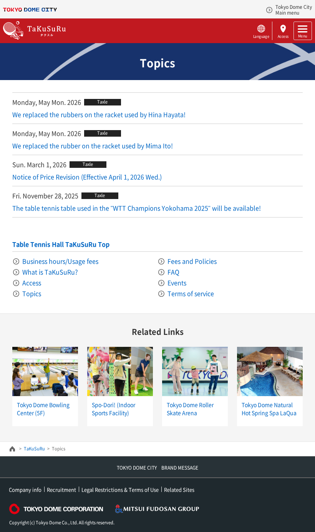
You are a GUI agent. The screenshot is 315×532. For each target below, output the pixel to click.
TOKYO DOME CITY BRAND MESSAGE (157, 467)
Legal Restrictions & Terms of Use (120, 489)
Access (282, 36)
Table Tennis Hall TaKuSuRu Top (60, 244)
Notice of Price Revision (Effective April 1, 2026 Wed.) (87, 176)
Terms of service (190, 293)
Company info (25, 489)
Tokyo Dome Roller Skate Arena (190, 409)
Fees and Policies (192, 261)
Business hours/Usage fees (60, 261)
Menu (302, 35)
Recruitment (61, 489)
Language (261, 36)
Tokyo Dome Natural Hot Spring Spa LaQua (269, 409)
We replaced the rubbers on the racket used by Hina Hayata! (99, 114)
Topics (31, 293)
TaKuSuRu (34, 448)
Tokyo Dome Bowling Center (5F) (43, 409)
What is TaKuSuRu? (50, 271)
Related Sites (179, 489)
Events (176, 282)
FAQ (173, 271)
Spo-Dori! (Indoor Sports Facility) (113, 409)
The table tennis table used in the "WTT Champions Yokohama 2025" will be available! (136, 207)
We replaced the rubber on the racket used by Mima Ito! (92, 145)
